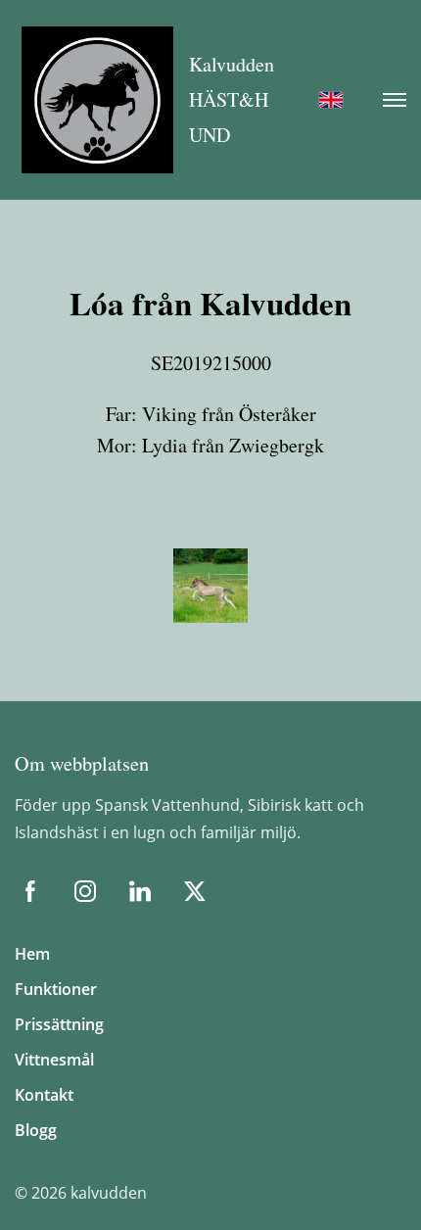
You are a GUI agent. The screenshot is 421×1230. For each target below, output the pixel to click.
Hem (32, 954)
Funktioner (56, 989)
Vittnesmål (54, 1059)
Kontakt (44, 1095)
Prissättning (59, 1024)
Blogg (36, 1130)
